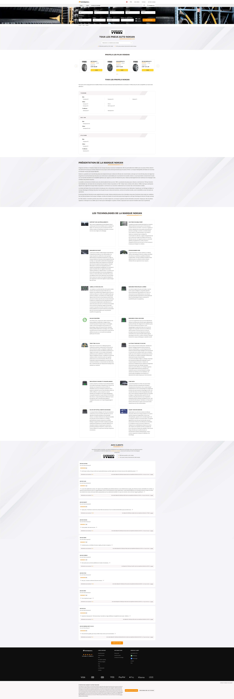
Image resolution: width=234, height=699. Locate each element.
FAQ (131, 663)
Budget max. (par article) (127, 17)
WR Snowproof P (111, 105)
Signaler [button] (151, 474)
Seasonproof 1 (86, 110)
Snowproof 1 (85, 103)
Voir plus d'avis (117, 642)
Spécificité (109, 17)
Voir (96, 70)
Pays (99, 665)
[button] (146, 474)
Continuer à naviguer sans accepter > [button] (226, 682)
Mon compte (152, 2)
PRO (131, 2)
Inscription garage (102, 659)
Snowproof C (85, 146)
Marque (80, 17)
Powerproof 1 (86, 99)
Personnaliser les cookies (146, 690)
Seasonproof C (86, 150)
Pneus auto (116, 653)
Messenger (135, 658)
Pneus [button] (81, 5)
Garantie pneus (101, 653)
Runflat (139, 18)
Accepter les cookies (131, 690)
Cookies (99, 670)
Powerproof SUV (86, 123)
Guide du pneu (101, 655)
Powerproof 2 (110, 99)
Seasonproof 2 (111, 110)
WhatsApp (135, 655)
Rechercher (149, 20)
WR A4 (109, 103)
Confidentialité (101, 668)
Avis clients (136, 2)
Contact (143, 2)
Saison (94, 17)
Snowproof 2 (85, 105)
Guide (87, 5)
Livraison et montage (95, 5)
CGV (99, 663)
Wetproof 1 (134, 99)
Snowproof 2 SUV (86, 128)
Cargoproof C (86, 141)
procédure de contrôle (115, 450)
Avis (99, 657)
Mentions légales (101, 661)
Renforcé (139, 21)
